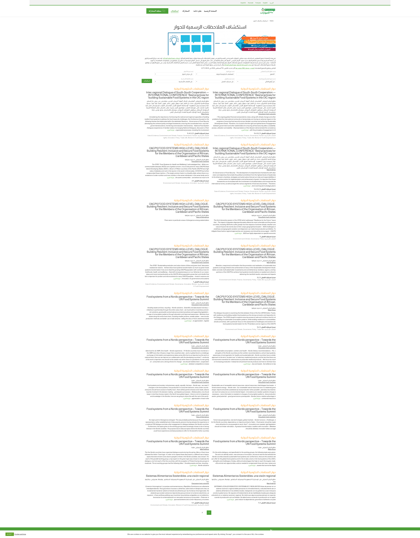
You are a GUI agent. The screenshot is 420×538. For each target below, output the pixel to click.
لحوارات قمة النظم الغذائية (171, 58)
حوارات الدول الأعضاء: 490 (259, 38)
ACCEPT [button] (10, 534)
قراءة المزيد (244, 130)
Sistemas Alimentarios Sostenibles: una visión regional (244, 475)
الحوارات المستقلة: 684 (259, 46)
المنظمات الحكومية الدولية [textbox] (224, 74)
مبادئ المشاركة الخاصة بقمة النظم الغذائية (238, 65)
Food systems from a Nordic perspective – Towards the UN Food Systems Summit (178, 298)
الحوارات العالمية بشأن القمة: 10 (259, 49)
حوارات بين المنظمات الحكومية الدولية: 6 (260, 42)
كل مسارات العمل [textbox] (227, 81)
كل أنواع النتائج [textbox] (270, 81)
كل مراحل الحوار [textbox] (187, 74)
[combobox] (256, 74)
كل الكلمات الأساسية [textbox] (185, 81)
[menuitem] (210, 10)
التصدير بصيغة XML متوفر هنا (245, 68)
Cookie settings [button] (20, 534)
